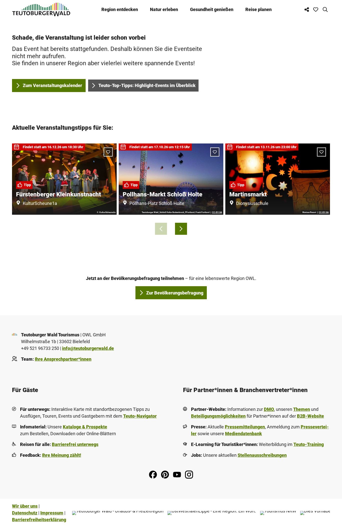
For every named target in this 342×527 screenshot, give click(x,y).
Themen (301, 409)
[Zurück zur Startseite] (41, 9)
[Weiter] (181, 229)
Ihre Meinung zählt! (61, 455)
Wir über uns (25, 506)
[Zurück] (161, 229)
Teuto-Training (308, 444)
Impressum (51, 512)
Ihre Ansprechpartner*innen (63, 359)
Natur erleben (164, 9)
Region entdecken (119, 9)
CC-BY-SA (217, 212)
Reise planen (258, 9)
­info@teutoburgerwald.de (88, 348)
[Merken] (108, 152)
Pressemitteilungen (245, 426)
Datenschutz (24, 512)
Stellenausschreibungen (262, 455)
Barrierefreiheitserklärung (39, 519)
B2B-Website (310, 416)
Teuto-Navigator (140, 416)
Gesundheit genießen (211, 9)
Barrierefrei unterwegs (75, 444)
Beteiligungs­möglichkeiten (218, 416)
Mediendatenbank (243, 433)
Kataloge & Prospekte (85, 426)
